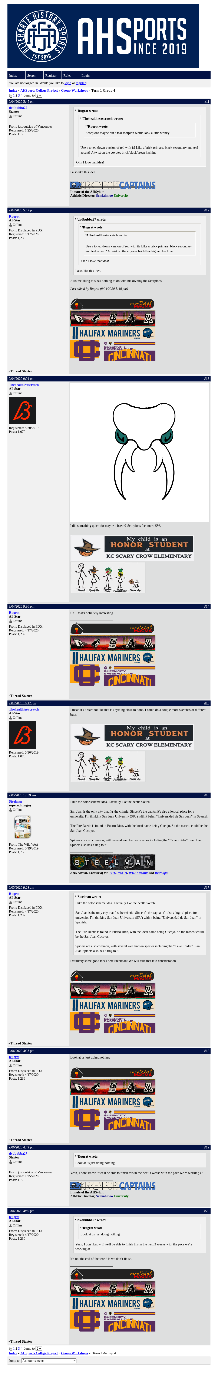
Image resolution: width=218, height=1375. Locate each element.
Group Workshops (74, 90)
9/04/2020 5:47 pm (21, 210)
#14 (206, 606)
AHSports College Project (39, 90)
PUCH (122, 873)
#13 (206, 378)
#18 (206, 1051)
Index (13, 75)
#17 (206, 887)
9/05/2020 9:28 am (21, 887)
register (81, 83)
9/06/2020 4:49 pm (21, 1147)
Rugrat (14, 216)
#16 (206, 795)
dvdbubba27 (18, 108)
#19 (206, 1147)
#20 (206, 1211)
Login (86, 75)
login (68, 83)
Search (31, 75)
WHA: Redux (138, 873)
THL (112, 873)
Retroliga (161, 873)
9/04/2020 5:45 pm (21, 101)
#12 (206, 210)
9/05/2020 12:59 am (22, 795)
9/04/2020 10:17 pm (22, 703)
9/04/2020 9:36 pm (21, 606)
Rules (67, 75)
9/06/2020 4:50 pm (21, 1211)
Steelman (15, 801)
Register (50, 75)
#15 (206, 703)
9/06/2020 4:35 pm (21, 1051)
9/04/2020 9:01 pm (21, 378)
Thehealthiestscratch (24, 385)
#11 (206, 101)
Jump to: (15, 1360)
